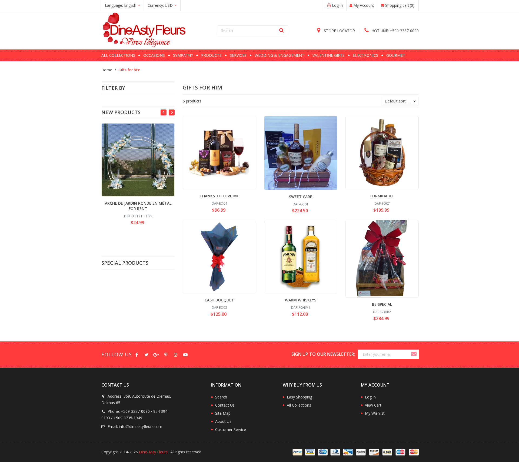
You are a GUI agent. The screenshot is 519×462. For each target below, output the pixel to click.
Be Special (382, 304)
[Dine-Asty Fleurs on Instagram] (175, 354)
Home (106, 69)
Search (221, 397)
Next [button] (172, 112)
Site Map (223, 413)
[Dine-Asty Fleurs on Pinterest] (166, 354)
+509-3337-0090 (395, 30)
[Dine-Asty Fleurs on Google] (156, 354)
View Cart (373, 405)
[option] (138, 175)
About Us (223, 421)
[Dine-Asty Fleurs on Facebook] (136, 354)
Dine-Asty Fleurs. (153, 451)
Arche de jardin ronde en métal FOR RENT (138, 206)
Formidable (382, 195)
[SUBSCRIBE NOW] (413, 354)
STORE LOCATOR (339, 30)
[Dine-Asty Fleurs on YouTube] (185, 354)
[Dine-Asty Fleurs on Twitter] (146, 354)
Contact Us (225, 405)
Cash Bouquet (219, 300)
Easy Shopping (299, 397)
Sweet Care (300, 196)
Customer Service (230, 429)
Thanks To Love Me (219, 195)
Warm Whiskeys (300, 300)
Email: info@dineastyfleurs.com (134, 426)
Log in (370, 397)
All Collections (299, 405)
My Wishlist (375, 413)
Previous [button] (164, 112)
